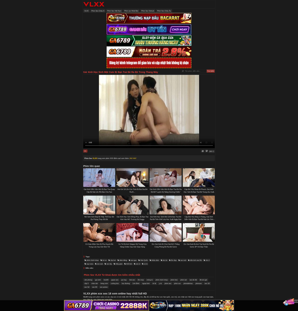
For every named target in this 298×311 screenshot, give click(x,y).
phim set (183, 280)
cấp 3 (86, 283)
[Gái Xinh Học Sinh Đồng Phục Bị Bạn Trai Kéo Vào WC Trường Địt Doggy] (132, 205)
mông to (150, 280)
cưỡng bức (115, 283)
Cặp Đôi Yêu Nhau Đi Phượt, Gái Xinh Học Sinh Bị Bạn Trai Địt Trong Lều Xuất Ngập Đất (199, 191)
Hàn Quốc (144, 260)
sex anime (104, 287)
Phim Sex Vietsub (147, 11)
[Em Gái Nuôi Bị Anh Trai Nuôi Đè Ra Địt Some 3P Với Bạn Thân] (199, 232)
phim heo (174, 280)
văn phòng (88, 280)
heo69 (106, 280)
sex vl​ (138, 264)
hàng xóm (104, 283)
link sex (132, 280)
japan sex (114, 280)
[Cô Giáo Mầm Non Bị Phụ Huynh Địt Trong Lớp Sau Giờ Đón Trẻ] (99, 232)
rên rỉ (208, 260)
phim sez (168, 283)
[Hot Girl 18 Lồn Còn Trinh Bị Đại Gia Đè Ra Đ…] (132, 177)
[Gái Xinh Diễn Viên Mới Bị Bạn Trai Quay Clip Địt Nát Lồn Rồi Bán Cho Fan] (99, 177)
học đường (126, 283)
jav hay (124, 280)
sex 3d (86, 287)
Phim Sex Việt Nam (114, 11)
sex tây (109, 264)
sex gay (134, 260)
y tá (160, 283)
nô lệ (154, 283)
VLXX (86, 11)
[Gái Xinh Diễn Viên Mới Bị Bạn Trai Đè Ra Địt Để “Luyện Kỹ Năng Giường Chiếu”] (166, 177)
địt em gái (203, 280)
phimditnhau (188, 283)
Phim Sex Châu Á (97, 11)
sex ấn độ (193, 280)
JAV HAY (132, 158)
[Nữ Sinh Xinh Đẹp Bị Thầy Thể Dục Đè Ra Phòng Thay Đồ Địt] (99, 205)
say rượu (90, 264)
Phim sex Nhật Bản (131, 11)
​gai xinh (98, 280)
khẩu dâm (155, 260)
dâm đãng (123, 260)
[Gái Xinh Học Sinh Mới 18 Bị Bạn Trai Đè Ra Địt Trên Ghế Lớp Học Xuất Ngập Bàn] (166, 205)
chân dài (94, 283)
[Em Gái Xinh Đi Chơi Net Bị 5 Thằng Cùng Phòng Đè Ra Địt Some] (166, 232)
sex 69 (94, 287)
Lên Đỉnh (136, 283)
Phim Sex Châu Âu (164, 11)
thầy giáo (119, 264)
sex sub (100, 264)
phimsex (199, 283)
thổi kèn (129, 264)
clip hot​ (113, 260)
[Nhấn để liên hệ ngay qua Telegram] (289, 302)
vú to (146, 264)
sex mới (183, 260)
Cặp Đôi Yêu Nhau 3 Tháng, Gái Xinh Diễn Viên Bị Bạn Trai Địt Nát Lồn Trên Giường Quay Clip (198, 219)
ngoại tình (146, 283)
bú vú (105, 260)
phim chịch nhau (93, 260)
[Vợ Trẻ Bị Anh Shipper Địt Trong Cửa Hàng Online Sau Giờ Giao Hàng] (132, 232)
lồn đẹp (174, 260)
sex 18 (207, 283)
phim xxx (177, 283)
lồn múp (141, 280)
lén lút (165, 260)
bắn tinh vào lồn (196, 260)
